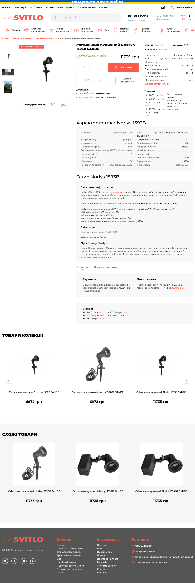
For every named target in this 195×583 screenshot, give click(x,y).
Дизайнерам (20, 7)
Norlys (159, 45)
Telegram (132, 20)
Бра (59, 559)
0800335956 (138, 16)
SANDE (163, 49)
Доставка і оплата (54, 7)
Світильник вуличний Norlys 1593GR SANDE (34, 491)
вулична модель (112, 192)
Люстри (61, 545)
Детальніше (178, 288)
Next (186, 381)
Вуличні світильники (69, 569)
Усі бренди (36, 7)
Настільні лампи (66, 562)
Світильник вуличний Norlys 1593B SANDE (161, 392)
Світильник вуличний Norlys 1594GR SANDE (161, 491)
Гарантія (70, 7)
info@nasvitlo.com (145, 551)
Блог (100, 548)
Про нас (6, 7)
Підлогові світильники (70, 565)
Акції (60, 572)
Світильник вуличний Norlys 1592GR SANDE (98, 392)
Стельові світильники (70, 548)
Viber (143, 20)
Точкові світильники (69, 552)
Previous (8, 381)
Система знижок (87, 7)
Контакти (103, 7)
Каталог (101, 572)
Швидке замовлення (127, 80)
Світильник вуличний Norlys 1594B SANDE (98, 491)
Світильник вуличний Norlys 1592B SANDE (34, 392)
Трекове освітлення (69, 555)
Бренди (101, 555)
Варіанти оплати (105, 267)
